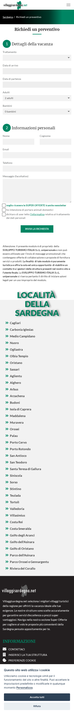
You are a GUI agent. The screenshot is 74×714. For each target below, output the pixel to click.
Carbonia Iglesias (21, 329)
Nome (6, 135)
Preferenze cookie (22, 660)
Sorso (14, 482)
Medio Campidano (22, 336)
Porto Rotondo (20, 449)
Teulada (15, 495)
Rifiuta (37, 706)
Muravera (17, 422)
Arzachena (17, 396)
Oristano (16, 363)
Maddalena (18, 416)
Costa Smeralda (20, 529)
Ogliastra (16, 349)
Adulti (6, 92)
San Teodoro (18, 462)
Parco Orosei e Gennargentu (29, 562)
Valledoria (17, 509)
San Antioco (18, 456)
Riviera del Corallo (22, 568)
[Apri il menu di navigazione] (68, 5)
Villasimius (17, 515)
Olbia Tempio (19, 356)
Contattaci (16, 649)
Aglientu (16, 376)
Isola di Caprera (20, 409)
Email (6, 149)
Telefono (7, 162)
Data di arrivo (10, 65)
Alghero (15, 383)
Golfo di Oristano (22, 548)
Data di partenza (12, 78)
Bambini (7, 105)
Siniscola (16, 475)
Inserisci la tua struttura (27, 654)
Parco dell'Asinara (22, 555)
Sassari (14, 369)
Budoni (15, 402)
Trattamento (10, 51)
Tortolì (14, 502)
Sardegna (8, 16)
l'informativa (37, 214)
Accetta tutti (37, 697)
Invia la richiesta (37, 228)
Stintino (15, 489)
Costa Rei (16, 522)
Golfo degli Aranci (22, 535)
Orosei (14, 429)
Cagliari (15, 323)
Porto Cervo (18, 442)
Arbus (14, 389)
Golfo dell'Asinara (22, 542)
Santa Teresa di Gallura (25, 469)
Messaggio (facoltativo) (15, 176)
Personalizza (24, 687)
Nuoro (14, 343)
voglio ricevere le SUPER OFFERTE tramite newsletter (36, 205)
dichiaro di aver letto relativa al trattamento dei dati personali (38, 216)
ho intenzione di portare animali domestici (29, 209)
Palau (14, 436)
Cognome (45, 135)
